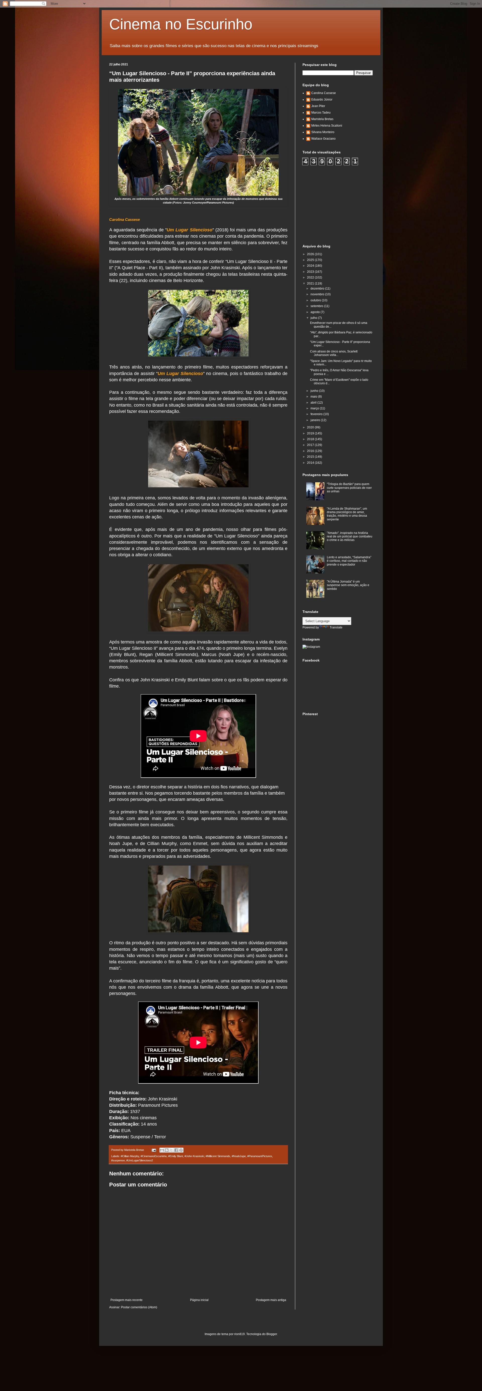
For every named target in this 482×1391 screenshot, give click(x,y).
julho (314, 318)
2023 (311, 271)
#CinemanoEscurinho (154, 1156)
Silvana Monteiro (322, 132)
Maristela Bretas (322, 119)
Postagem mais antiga (271, 1300)
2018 (311, 439)
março (315, 408)
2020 (311, 427)
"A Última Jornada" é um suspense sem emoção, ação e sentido (348, 585)
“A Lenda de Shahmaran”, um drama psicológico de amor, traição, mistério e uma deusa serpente (347, 514)
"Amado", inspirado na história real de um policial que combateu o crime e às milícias (349, 536)
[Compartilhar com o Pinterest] (181, 1150)
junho (315, 391)
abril (314, 402)
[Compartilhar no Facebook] (176, 1150)
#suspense (118, 1160)
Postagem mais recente (126, 1300)
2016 (311, 451)
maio (314, 396)
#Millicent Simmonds (218, 1156)
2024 (311, 265)
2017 (311, 445)
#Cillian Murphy (130, 1156)
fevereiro (317, 414)
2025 (311, 260)
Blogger (271, 1334)
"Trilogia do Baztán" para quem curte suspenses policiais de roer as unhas (349, 487)
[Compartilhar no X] (171, 1150)
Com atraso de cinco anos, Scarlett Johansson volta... (333, 353)
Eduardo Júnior (321, 99)
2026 (311, 254)
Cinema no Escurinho (180, 24)
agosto (316, 312)
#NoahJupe (239, 1156)
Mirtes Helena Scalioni (326, 125)
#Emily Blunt (175, 1156)
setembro (317, 306)
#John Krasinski (194, 1156)
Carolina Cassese (323, 93)
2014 (311, 463)
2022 (311, 277)
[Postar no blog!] (166, 1150)
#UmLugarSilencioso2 (139, 1160)
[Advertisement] (340, 204)
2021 (311, 283)
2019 (311, 433)
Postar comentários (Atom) (139, 1307)
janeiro (316, 420)
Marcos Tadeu (321, 112)
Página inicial (199, 1300)
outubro (316, 300)
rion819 (239, 1334)
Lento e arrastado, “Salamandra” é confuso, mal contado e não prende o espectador (349, 560)
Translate (336, 627)
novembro (318, 294)
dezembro (318, 288)
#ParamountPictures (259, 1156)
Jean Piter (318, 106)
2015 (311, 456)
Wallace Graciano (323, 138)
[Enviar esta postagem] (153, 1149)
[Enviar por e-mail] (161, 1150)
